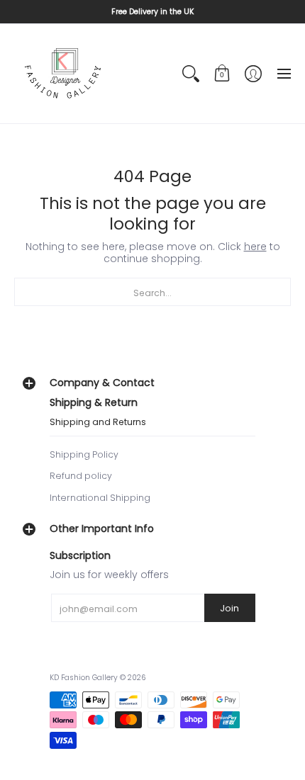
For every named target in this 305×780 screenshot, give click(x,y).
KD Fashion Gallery (84, 677)
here (255, 246)
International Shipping (100, 498)
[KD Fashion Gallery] (63, 73)
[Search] (190, 73)
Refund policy (81, 476)
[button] (222, 73)
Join (229, 608)
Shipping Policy (84, 454)
